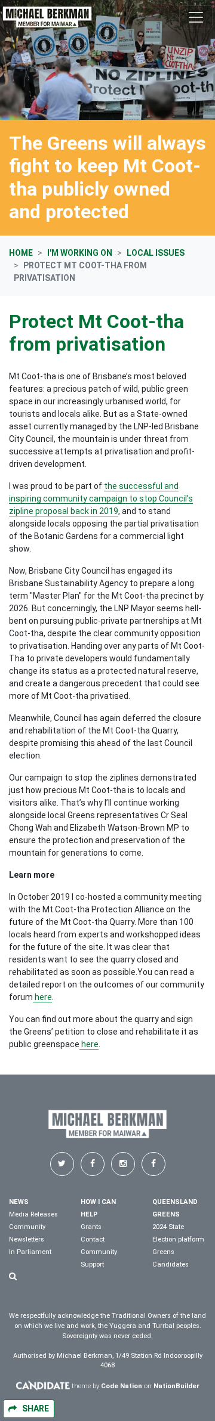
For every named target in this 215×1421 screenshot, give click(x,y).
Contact (93, 1239)
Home (21, 253)
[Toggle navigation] (196, 17)
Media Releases (33, 1214)
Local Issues (156, 253)
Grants (91, 1227)
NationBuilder (176, 1386)
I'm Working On (79, 253)
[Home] (47, 17)
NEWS (19, 1202)
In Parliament (30, 1252)
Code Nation (121, 1386)
